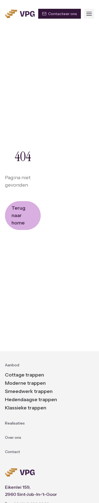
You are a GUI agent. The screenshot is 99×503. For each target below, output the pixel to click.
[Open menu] (89, 14)
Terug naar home (18, 215)
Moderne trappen (25, 383)
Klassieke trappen (25, 408)
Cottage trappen (24, 375)
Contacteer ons (62, 13)
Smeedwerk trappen (29, 391)
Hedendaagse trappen (31, 400)
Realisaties (15, 423)
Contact (12, 451)
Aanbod (12, 365)
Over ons (13, 437)
